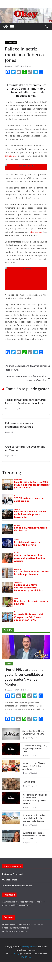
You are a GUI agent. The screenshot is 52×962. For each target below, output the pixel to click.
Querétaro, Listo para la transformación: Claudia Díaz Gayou (33, 836)
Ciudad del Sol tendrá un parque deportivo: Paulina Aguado (29, 558)
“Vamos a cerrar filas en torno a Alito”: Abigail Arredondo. (33, 766)
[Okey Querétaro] (26, 9)
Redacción (27, 66)
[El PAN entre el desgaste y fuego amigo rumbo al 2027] (11, 751)
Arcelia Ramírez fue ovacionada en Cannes (25, 448)
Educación (17, 569)
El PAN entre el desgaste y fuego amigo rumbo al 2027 (34, 748)
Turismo (17, 525)
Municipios (18, 480)
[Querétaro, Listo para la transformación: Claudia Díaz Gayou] (11, 838)
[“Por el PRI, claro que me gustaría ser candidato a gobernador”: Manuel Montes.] (26, 647)
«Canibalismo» (29, 781)
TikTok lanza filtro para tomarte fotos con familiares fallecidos (25, 401)
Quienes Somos (9, 879)
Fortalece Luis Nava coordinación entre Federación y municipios (28, 588)
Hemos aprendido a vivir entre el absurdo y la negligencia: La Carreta (33, 818)
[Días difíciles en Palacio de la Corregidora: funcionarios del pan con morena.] (11, 801)
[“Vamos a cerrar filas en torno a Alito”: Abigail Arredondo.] (11, 768)
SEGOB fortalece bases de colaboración (29, 499)
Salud (16, 599)
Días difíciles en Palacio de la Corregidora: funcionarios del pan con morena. (34, 799)
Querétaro (17, 496)
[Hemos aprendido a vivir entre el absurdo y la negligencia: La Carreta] (11, 820)
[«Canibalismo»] (11, 784)
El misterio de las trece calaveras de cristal (27, 543)
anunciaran (10, 156)
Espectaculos (11, 42)
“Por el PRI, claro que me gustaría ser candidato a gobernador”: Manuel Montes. (24, 677)
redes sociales (35, 232)
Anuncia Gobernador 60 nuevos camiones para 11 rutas (28, 367)
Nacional (17, 509)
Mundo (16, 612)
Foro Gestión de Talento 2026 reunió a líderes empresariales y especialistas (32, 485)
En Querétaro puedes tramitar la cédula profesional (32, 573)
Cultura (16, 539)
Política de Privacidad (12, 874)
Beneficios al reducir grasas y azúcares (31, 602)
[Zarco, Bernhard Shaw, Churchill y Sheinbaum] (11, 734)
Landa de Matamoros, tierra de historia (30, 529)
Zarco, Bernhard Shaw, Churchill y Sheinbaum (33, 732)
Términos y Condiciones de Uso (17, 885)
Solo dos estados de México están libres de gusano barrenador (30, 514)
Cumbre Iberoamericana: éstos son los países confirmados (26, 378)
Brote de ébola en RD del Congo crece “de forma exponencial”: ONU (28, 617)
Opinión (9, 664)
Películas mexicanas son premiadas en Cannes (20, 425)
